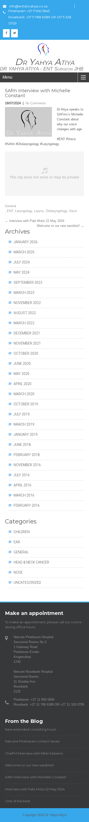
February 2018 (27, 455)
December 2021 (27, 333)
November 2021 (27, 343)
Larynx (39, 211)
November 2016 (27, 465)
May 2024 (21, 272)
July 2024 (22, 262)
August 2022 (25, 313)
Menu (7, 77)
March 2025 (24, 252)
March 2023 (24, 293)
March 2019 (24, 424)
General (10, 206)
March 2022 (24, 323)
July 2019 (22, 414)
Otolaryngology (56, 211)
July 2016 (22, 475)
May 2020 (21, 374)
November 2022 (27, 303)
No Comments (35, 103)
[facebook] (6, 33)
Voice (73, 211)
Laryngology (23, 211)
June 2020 (22, 364)
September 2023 (28, 282)
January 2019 (26, 434)
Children (22, 532)
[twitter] (14, 33)
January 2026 (26, 242)
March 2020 (24, 394)
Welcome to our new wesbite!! (60, 226)
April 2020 (22, 384)
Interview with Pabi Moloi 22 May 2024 (34, 221)
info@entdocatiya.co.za (28, 6)
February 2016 (27, 505)
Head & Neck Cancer (31, 562)
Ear (17, 542)
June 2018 (22, 445)
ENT (10, 211)
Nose (18, 572)
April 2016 (22, 485)
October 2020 (26, 353)
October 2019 (26, 404)
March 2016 (24, 495)
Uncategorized (27, 582)
